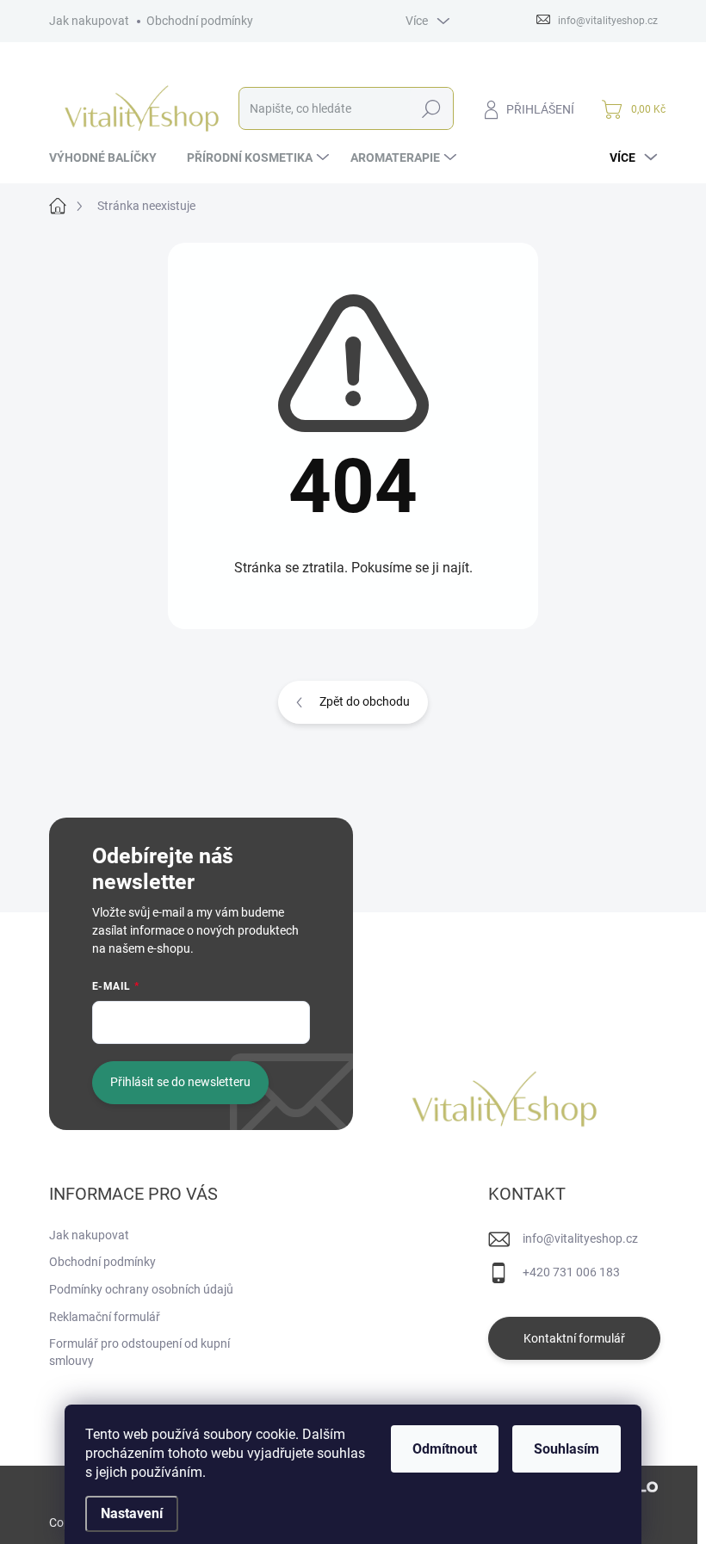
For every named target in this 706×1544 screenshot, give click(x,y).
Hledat (431, 108)
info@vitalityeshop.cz (580, 1238)
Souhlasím (566, 1449)
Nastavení (132, 1513)
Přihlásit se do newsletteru (180, 1082)
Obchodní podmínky (199, 21)
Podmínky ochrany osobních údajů (141, 1289)
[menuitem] (109, 157)
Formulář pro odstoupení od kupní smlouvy (139, 1352)
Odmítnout (444, 1449)
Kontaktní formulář (574, 1338)
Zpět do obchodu (364, 701)
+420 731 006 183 (571, 1272)
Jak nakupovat (89, 21)
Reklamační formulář (104, 1317)
